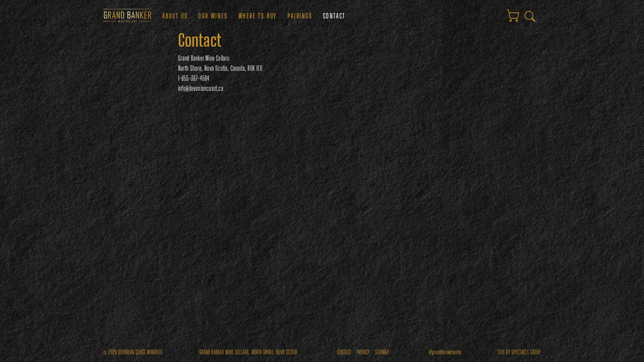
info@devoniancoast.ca (200, 88)
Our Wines (212, 16)
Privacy (363, 352)
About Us (174, 16)
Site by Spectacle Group (519, 352)
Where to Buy (257, 16)
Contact (334, 16)
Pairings (299, 16)
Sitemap (382, 352)
